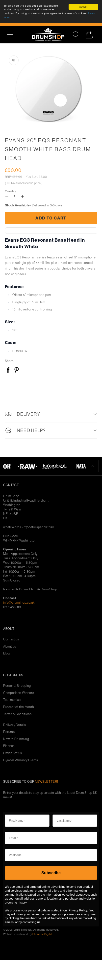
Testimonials (12, 700)
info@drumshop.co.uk (18, 602)
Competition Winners (18, 693)
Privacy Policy (78, 910)
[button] (13, 35)
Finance (9, 746)
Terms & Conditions (17, 714)
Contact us (11, 639)
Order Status (12, 753)
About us (9, 646)
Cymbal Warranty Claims (20, 760)
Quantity (10, 191)
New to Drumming (16, 739)
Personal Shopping (17, 686)
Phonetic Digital (42, 934)
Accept (83, 6)
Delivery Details (14, 725)
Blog (6, 653)
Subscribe (51, 873)
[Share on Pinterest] (16, 370)
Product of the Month (18, 707)
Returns (9, 732)
